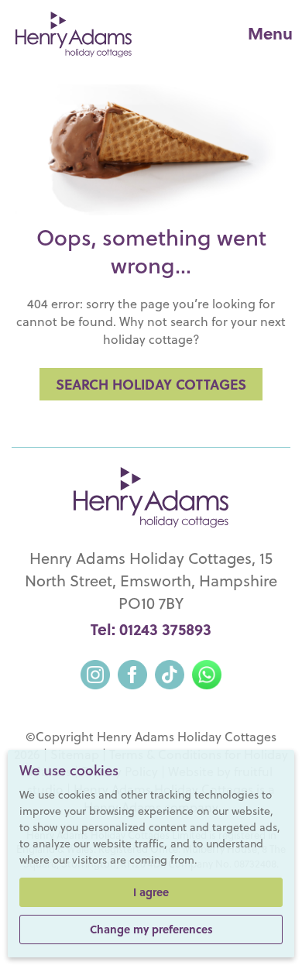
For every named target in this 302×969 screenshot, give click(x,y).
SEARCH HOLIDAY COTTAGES (151, 383)
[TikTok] (169, 672)
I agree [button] (151, 892)
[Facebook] (132, 672)
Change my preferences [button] (151, 929)
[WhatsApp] (206, 672)
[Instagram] (95, 672)
